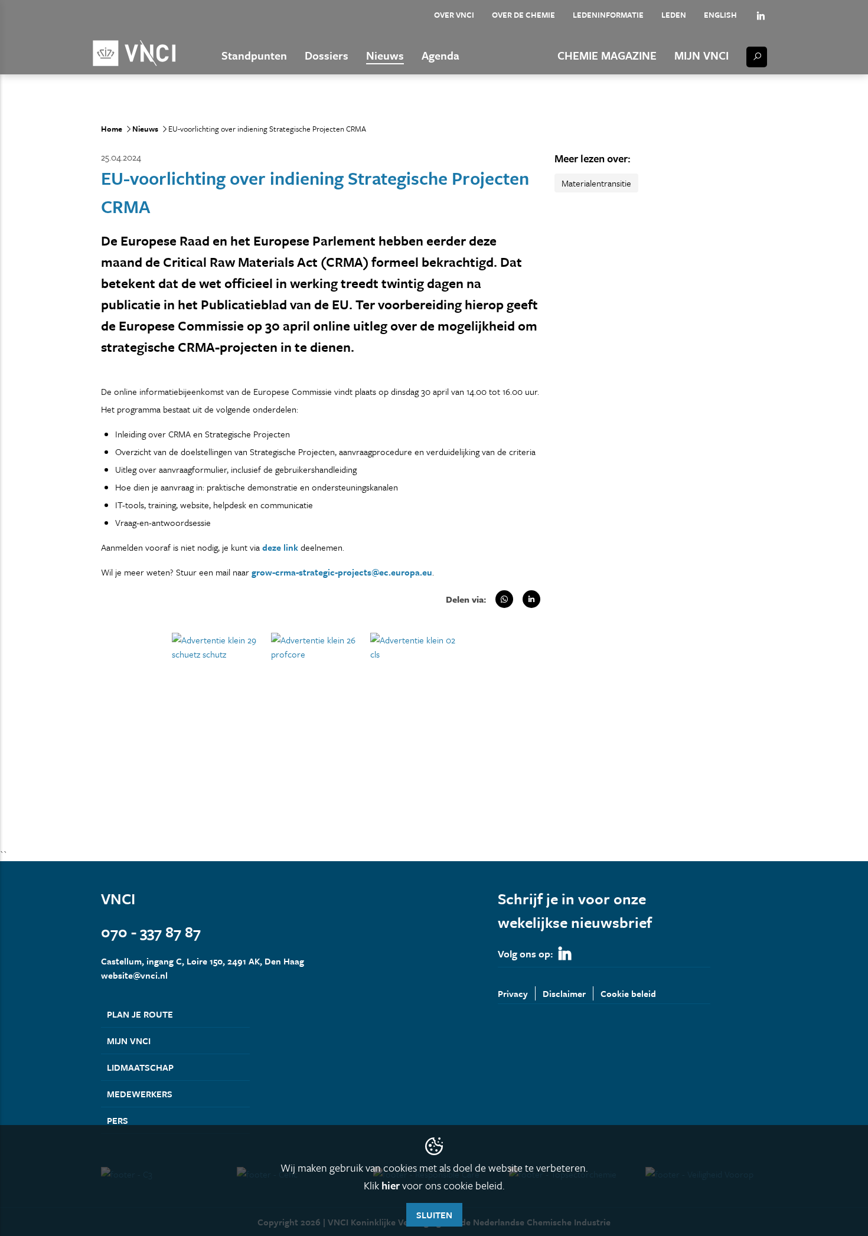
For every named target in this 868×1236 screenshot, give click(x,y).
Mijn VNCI (701, 55)
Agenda (440, 55)
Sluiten (434, 1214)
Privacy (513, 993)
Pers (117, 1120)
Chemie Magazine (607, 55)
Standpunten (254, 55)
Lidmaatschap (140, 1067)
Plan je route (140, 1014)
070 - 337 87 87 (151, 932)
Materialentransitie (596, 182)
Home (111, 129)
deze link (280, 547)
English (720, 15)
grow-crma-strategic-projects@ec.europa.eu (342, 571)
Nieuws (385, 55)
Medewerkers (139, 1093)
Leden (673, 15)
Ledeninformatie (608, 15)
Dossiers (326, 55)
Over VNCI (454, 15)
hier (390, 1185)
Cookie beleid (628, 993)
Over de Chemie (523, 15)
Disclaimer (564, 993)
